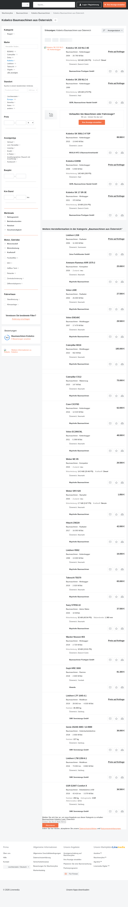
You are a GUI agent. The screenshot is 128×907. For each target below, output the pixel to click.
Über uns (6, 853)
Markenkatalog (39, 870)
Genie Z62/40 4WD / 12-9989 (79, 727)
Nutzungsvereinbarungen (111, 828)
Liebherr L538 (72, 235)
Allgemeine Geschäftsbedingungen (47, 853)
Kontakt (6, 862)
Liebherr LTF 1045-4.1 (76, 696)
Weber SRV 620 (73, 491)
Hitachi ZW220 (73, 523)
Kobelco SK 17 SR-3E (76, 192)
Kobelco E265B (73, 161)
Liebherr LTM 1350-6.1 (76, 758)
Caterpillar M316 (73, 345)
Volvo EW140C (73, 317)
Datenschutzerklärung (42, 858)
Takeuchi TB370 (73, 578)
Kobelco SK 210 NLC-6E (77, 48)
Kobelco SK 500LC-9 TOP (78, 134)
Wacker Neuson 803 (75, 637)
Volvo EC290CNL (74, 432)
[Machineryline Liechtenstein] (10, 5)
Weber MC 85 (72, 459)
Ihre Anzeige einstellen (92, 122)
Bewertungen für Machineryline (45, 866)
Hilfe (5, 858)
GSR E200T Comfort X (76, 786)
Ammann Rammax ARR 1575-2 (80, 263)
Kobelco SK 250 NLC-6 (77, 80)
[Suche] (35, 4)
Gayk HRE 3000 (73, 668)
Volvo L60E (71, 290)
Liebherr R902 (72, 550)
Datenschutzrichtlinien (88, 828)
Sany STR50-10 (73, 605)
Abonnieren (50, 825)
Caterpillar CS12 (73, 377)
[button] (116, 71)
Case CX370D (72, 404)
